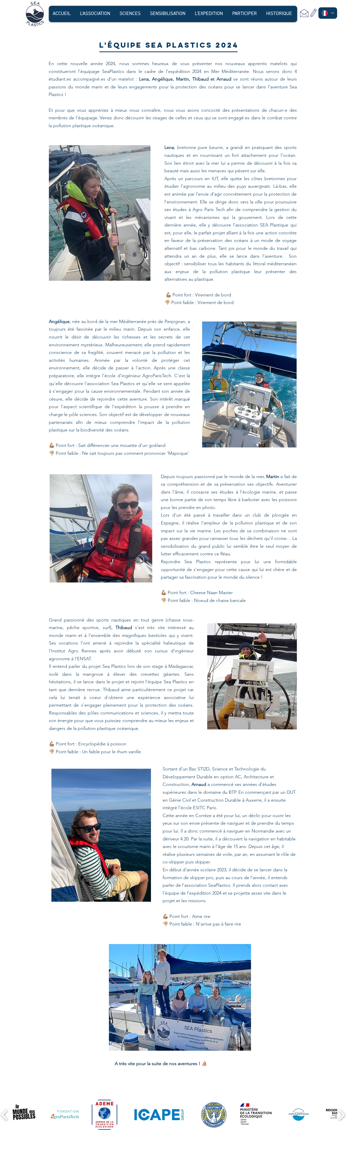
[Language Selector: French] (327, 13)
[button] (96, 14)
